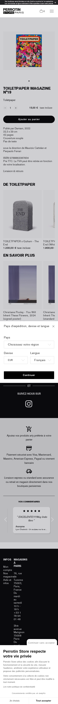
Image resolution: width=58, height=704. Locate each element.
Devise (8, 353)
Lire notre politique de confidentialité (19, 687)
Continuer (29, 375)
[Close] (56, 328)
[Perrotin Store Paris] (13, 11)
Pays (7, 337)
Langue (35, 353)
